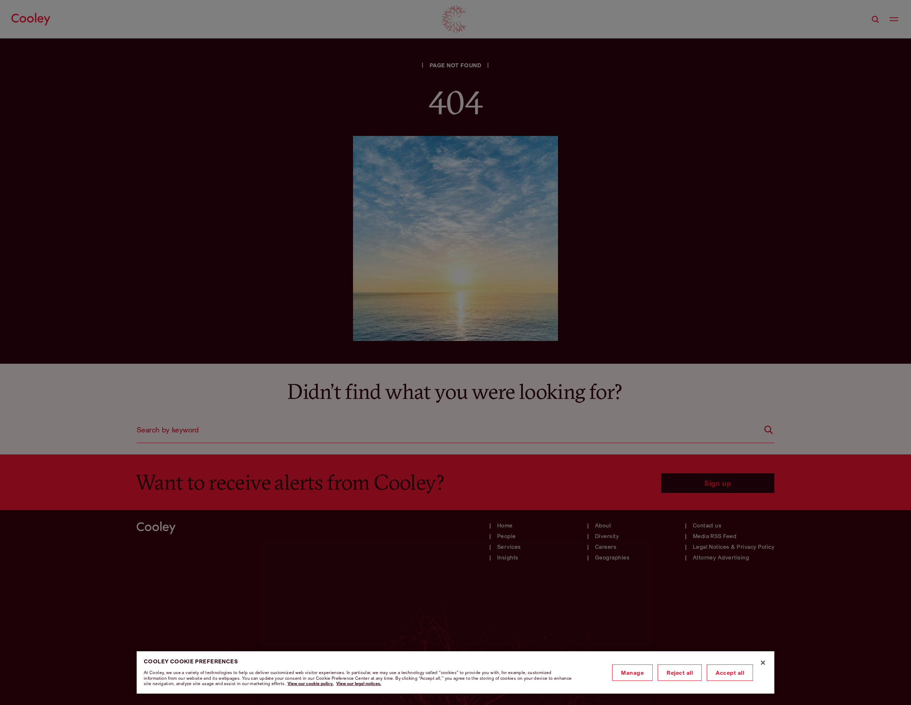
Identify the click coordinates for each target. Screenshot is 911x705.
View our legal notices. (358, 683)
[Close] (763, 662)
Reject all (680, 672)
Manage (632, 672)
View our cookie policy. (310, 683)
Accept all (730, 672)
